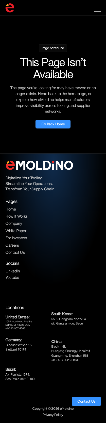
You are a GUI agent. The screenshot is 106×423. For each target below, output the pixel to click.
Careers (12, 245)
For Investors (16, 238)
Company (13, 224)
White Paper (15, 231)
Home (10, 209)
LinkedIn (12, 271)
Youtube (12, 278)
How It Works (16, 216)
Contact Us (15, 252)
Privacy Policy (53, 415)
